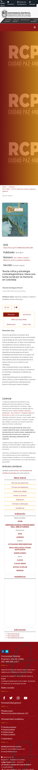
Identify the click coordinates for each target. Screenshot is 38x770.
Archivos (12, 187)
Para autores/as (13, 636)
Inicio (4, 187)
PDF (7, 307)
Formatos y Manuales (20, 504)
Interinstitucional (25, 19)
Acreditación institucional (7, 20)
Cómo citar (27, 324)
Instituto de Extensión (16, 20)
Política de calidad (20, 491)
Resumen (11, 314)
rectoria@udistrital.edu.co (9, 751)
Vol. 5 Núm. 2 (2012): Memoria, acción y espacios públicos (19, 190)
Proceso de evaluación (20, 487)
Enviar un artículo (20, 495)
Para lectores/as (13, 634)
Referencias (11, 324)
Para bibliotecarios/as (16, 638)
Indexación (20, 500)
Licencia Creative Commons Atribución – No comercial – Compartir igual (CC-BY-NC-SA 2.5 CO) (18, 413)
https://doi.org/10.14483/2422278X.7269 (18, 248)
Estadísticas (20, 508)
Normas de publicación (20, 483)
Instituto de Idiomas (34, 20)
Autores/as (27, 314)
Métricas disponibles (19, 319)
